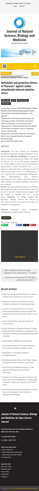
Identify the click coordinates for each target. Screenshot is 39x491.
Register (22, 6)
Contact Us (4, 476)
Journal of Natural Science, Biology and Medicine (19, 35)
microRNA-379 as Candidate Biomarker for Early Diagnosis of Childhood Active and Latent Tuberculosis (18, 369)
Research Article (23, 100)
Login (15, 6)
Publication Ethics (6, 469)
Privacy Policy (5, 471)
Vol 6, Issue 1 (6, 103)
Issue (13, 100)
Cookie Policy (5, 474)
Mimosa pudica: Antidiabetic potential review (17, 341)
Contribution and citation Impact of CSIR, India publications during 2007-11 (19, 278)
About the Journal (6, 466)
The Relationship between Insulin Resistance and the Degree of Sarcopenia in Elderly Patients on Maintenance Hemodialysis (20, 392)
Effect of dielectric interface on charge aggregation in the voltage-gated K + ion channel (20, 271)
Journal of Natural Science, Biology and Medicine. (24, 488)
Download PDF (6, 218)
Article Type (5, 100)
